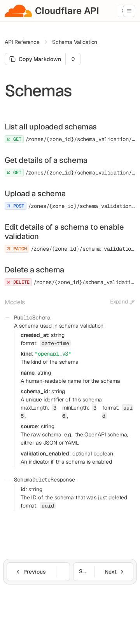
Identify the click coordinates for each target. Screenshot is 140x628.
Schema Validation (74, 41)
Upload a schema (35, 193)
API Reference (22, 41)
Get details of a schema (46, 160)
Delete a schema (34, 270)
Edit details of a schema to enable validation (64, 231)
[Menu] (129, 11)
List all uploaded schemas (51, 127)
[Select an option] (73, 59)
